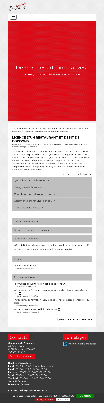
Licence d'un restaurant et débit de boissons (46, 131)
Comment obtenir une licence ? (33, 200)
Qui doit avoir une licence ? (30, 180)
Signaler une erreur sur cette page (74, 319)
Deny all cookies (46, 399)
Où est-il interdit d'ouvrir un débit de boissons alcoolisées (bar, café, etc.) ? (52, 245)
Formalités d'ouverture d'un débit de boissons (40, 284)
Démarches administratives (63, 74)
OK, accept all (85, 396)
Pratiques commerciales (49, 128)
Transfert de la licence (27, 207)
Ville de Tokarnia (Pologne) (82, 344)
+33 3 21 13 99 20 (16, 352)
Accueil (28, 74)
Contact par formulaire (21, 356)
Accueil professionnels (23, 128)
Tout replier (68, 174)
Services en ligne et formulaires (31, 230)
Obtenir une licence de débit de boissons (37, 309)
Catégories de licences (27, 187)
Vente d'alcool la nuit (26, 265)
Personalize (63, 399)
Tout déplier (84, 174)
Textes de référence (25, 221)
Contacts (18, 337)
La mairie (40, 74)
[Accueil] (17, 7)
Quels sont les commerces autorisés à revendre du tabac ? (45, 249)
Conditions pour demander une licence (38, 194)
